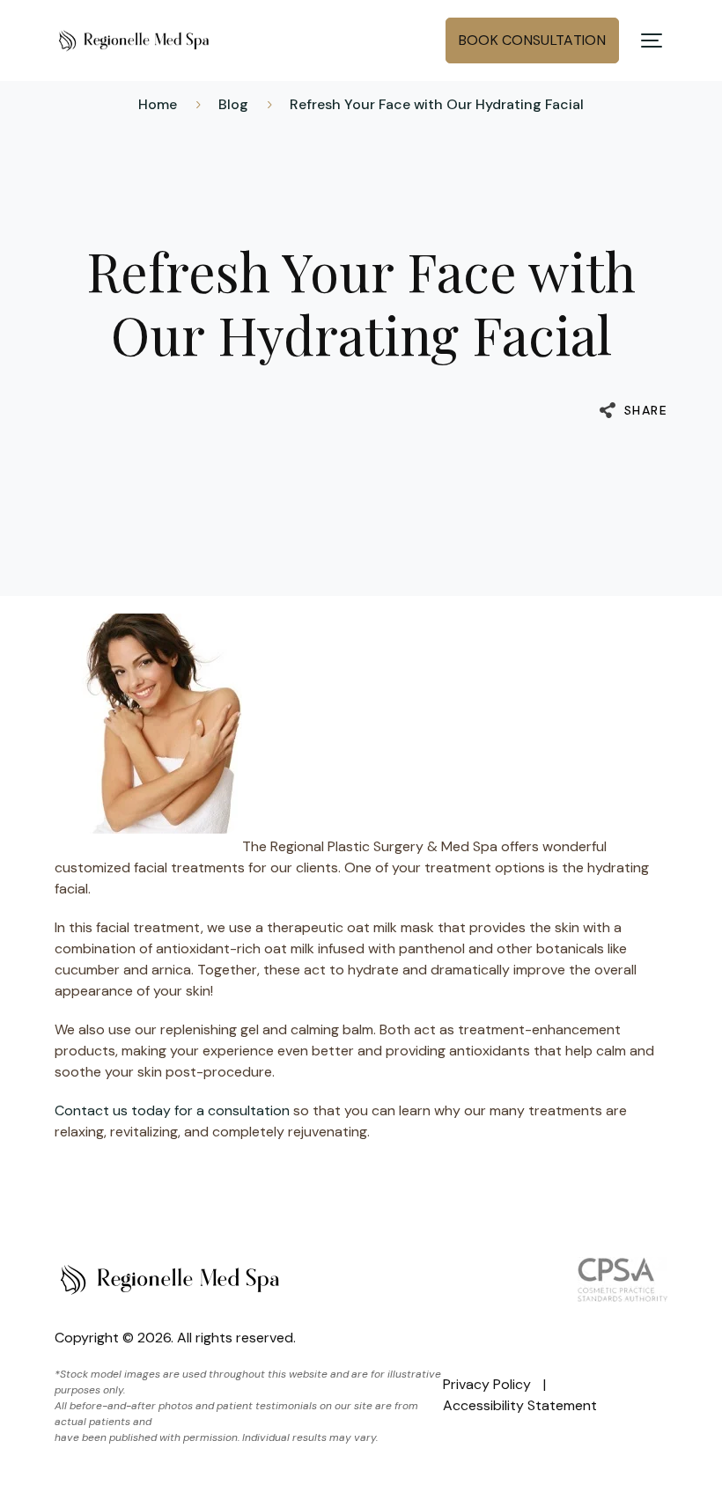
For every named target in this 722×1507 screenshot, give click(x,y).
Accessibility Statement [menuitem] (520, 1405)
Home (157, 104)
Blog (233, 104)
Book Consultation (532, 40)
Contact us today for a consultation (172, 1110)
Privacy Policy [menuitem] (487, 1384)
